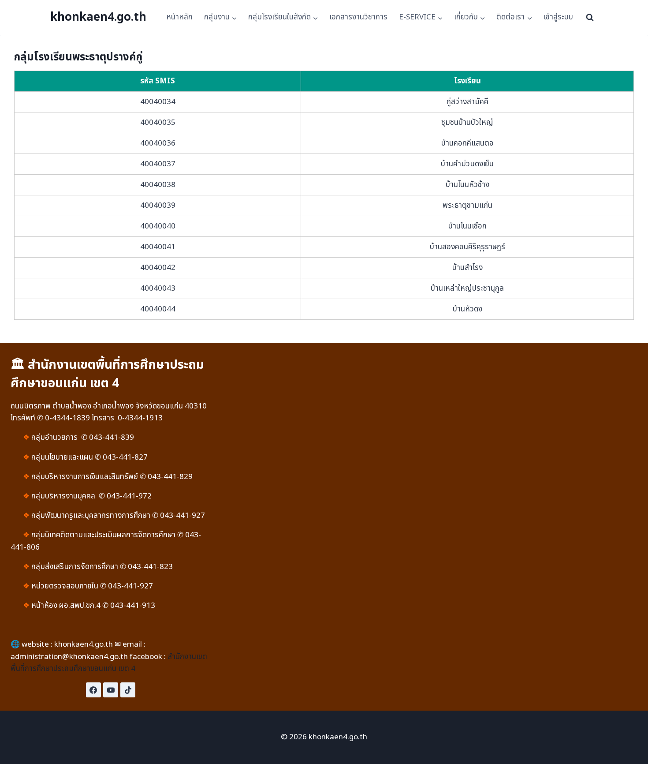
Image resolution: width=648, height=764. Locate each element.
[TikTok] (127, 689)
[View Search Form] (590, 18)
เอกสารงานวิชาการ (358, 17)
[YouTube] (110, 689)
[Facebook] (93, 689)
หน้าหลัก (179, 17)
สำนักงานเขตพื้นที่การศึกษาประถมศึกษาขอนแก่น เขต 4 (109, 662)
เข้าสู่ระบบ (558, 17)
